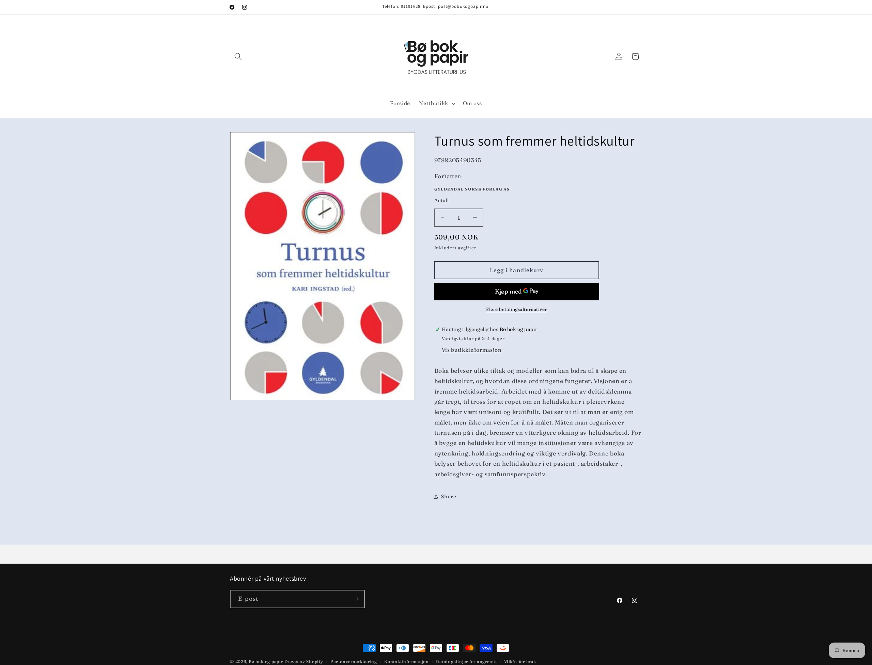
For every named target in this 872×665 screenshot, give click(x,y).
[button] (238, 56)
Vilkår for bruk (520, 661)
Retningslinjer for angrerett (466, 661)
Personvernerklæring (353, 661)
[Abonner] (356, 599)
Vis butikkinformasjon (472, 350)
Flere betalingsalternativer (516, 309)
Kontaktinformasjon (406, 661)
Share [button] (448, 496)
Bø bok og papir (266, 661)
